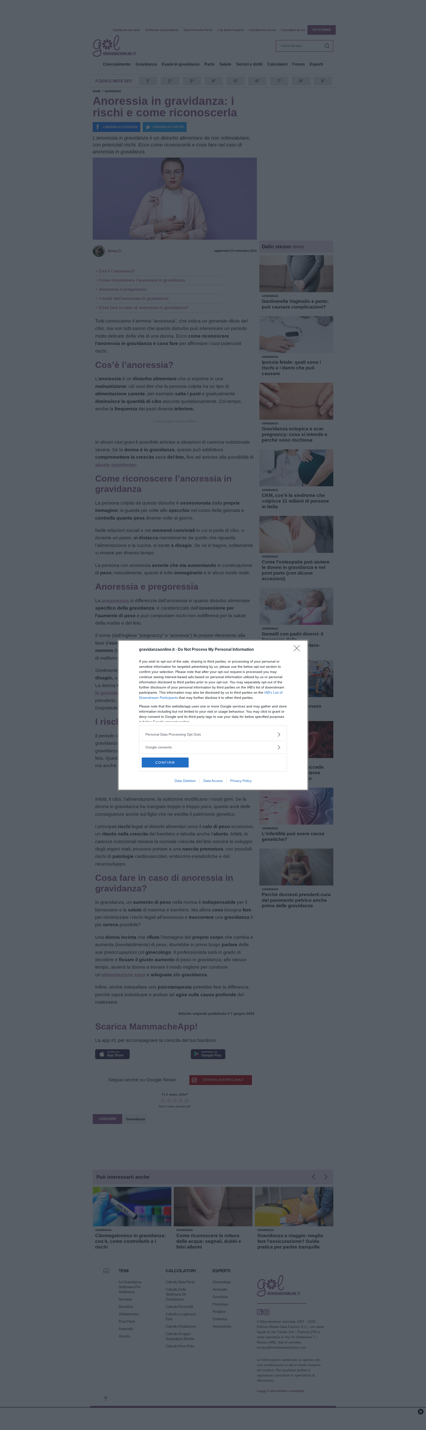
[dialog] (213, 715)
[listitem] (213, 734)
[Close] (298, 649)
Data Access (213, 781)
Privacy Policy (241, 781)
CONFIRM (165, 762)
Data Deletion (185, 781)
